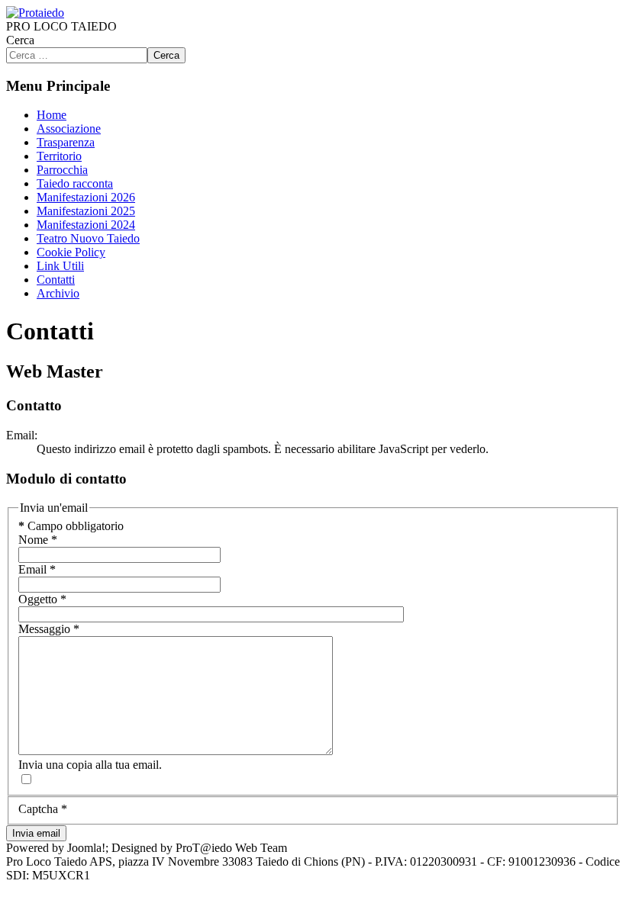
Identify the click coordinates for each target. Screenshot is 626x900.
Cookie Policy (71, 252)
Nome (37, 539)
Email (37, 569)
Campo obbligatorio (71, 525)
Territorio (59, 155)
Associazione (69, 128)
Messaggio (48, 628)
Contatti (56, 279)
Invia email (36, 833)
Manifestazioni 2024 (86, 224)
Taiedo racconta (75, 183)
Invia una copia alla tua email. (90, 764)
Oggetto (42, 599)
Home (51, 114)
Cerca (20, 40)
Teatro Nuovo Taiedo (88, 238)
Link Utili (60, 265)
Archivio (58, 293)
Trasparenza (66, 142)
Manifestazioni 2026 (86, 197)
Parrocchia (62, 169)
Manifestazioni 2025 (86, 210)
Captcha (42, 808)
